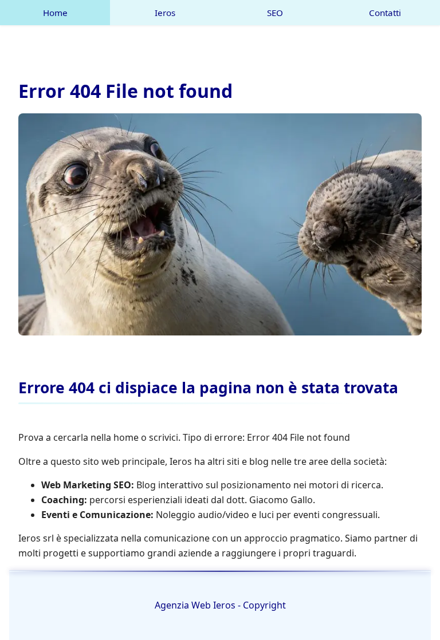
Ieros (165, 12)
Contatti (385, 12)
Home (55, 12)
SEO (275, 12)
